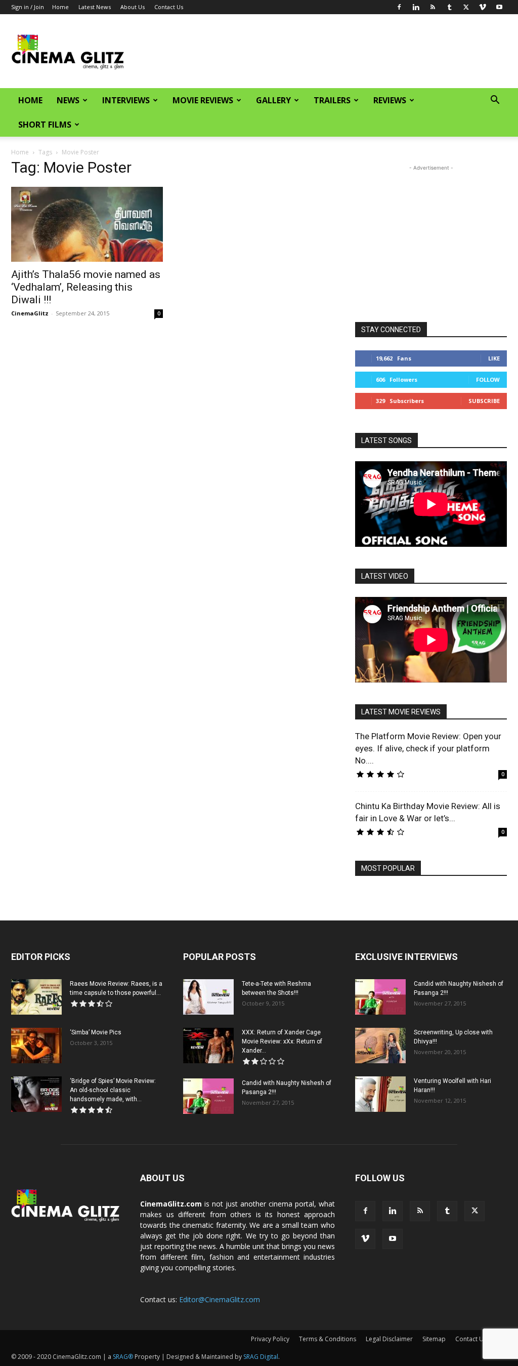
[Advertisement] (322, 51)
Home (60, 7)
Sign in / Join (27, 7)
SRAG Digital (260, 1356)
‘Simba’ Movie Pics (95, 1032)
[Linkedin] (415, 7)
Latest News (94, 7)
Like (494, 358)
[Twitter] (465, 7)
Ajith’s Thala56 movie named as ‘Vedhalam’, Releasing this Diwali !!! (85, 287)
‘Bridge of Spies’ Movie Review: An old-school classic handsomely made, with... (113, 1090)
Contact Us (168, 7)
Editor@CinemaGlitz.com (219, 1299)
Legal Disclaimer (389, 1339)
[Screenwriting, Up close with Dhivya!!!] (380, 1045)
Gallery (273, 100)
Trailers (332, 100)
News (68, 100)
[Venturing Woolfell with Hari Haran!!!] (380, 1094)
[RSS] (432, 7)
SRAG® (123, 1356)
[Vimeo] (482, 7)
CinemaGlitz (30, 313)
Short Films (44, 124)
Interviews (126, 100)
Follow (488, 379)
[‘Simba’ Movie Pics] (36, 1045)
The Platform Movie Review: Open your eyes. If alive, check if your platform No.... (428, 748)
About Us (132, 7)
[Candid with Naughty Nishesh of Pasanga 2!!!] (208, 1096)
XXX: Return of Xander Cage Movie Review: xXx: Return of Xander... (282, 1041)
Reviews (389, 100)
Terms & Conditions (327, 1339)
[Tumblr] (449, 7)
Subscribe (484, 401)
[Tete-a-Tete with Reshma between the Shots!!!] (208, 997)
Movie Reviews (202, 100)
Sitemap (434, 1339)
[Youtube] (499, 7)
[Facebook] (399, 7)
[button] (495, 101)
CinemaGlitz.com (171, 1204)
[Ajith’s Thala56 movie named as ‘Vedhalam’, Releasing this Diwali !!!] (87, 224)
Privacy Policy (270, 1339)
